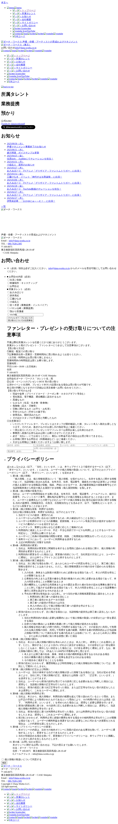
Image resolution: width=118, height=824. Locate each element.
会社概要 (26, 19)
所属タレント (29, 13)
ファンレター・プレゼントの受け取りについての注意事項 (20, 319)
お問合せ (14, 286)
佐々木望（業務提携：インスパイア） (29, 305)
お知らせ (26, 16)
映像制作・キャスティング (23, 283)
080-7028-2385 (15, 243)
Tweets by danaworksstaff (13, 124)
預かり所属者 (17, 311)
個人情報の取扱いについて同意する (22, 759)
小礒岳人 (14, 302)
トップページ (29, 10)
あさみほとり (17, 292)
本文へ (4, 2)
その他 (13, 314)
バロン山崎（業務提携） (22, 308)
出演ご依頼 (17, 280)
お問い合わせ (29, 25)
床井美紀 (14, 295)
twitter (28, 28)
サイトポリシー (30, 22)
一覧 (3, 206)
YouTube (31, 31)
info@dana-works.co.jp (25, 48)
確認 (4, 763)
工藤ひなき (15, 298)
